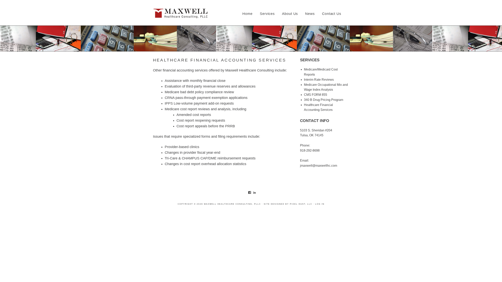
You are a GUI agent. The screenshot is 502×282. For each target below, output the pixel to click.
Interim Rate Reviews (319, 79)
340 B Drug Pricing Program (323, 99)
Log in (319, 204)
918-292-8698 (310, 150)
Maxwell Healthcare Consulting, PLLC (180, 14)
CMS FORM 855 (315, 94)
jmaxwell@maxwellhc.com (318, 165)
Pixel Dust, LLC (301, 204)
